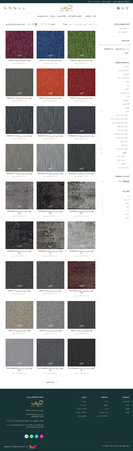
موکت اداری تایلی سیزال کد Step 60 (81, 60)
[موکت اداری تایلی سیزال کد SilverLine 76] (81, 158)
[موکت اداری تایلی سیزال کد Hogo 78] (50, 275)
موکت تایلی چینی (122, 130)
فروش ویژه (123, 28)
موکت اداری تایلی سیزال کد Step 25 (50, 98)
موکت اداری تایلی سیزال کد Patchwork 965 (50, 212)
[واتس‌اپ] (31, 436)
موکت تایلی (120, 156)
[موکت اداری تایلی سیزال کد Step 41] (19, 45)
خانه (95, 24)
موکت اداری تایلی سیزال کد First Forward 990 (81, 369)
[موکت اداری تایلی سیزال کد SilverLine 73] (19, 158)
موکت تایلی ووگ (122, 126)
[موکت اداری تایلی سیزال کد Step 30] (81, 82)
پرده (128, 85)
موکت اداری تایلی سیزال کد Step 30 (81, 98)
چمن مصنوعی (124, 93)
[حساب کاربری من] (19, 8)
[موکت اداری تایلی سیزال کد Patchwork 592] (19, 235)
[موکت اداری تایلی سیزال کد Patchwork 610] (50, 235)
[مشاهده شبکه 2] (29, 24)
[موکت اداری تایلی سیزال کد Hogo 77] (19, 275)
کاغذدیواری (126, 104)
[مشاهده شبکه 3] (36, 24)
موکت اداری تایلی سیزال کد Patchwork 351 (81, 292)
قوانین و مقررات (81, 409)
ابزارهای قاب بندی (102, 416)
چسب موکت (124, 141)
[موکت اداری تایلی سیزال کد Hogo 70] (19, 315)
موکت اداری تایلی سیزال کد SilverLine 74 (50, 174)
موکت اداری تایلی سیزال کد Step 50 (50, 60)
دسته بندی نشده (123, 168)
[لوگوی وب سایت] (66, 8)
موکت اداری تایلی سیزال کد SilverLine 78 (50, 136)
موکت (127, 111)
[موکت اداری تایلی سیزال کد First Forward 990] (81, 352)
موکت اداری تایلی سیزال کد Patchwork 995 (81, 212)
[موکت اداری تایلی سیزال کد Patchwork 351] (81, 275)
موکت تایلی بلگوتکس (121, 134)
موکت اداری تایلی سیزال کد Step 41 (19, 60)
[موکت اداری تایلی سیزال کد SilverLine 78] (50, 120)
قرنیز (127, 97)
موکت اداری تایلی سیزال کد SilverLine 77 (19, 136)
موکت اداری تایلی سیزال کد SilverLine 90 (19, 98)
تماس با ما (83, 405)
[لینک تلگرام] (118, 8)
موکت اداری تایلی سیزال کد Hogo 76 (81, 331)
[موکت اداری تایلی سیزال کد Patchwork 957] (19, 195)
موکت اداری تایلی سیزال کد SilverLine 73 (19, 174)
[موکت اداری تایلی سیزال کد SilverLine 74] (50, 158)
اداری (124, 153)
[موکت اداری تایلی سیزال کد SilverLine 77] (19, 120)
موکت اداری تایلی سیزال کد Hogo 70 (19, 331)
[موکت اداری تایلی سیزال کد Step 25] (50, 82)
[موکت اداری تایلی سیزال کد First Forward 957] (19, 352)
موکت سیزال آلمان (122, 149)
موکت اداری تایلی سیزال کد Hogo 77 (19, 291)
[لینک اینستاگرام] (127, 8)
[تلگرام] (36, 436)
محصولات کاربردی (123, 70)
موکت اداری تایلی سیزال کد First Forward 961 (50, 369)
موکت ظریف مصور (122, 115)
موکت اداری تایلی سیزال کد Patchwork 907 (81, 252)
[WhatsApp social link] (123, 8)
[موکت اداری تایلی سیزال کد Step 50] (50, 45)
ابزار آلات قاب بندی (123, 78)
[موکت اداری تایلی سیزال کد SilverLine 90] (19, 82)
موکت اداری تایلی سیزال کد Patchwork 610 (50, 252)
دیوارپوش (126, 100)
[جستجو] (24, 8)
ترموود (127, 89)
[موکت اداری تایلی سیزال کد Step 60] (81, 45)
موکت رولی (121, 160)
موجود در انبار (122, 32)
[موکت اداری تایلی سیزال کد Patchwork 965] (50, 195)
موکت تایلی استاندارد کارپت (119, 119)
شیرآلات (126, 67)
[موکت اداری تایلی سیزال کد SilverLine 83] (81, 120)
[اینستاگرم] (42, 436)
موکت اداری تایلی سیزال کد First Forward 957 (19, 369)
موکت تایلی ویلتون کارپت (120, 123)
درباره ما (83, 401)
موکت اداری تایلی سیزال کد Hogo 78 (50, 291)
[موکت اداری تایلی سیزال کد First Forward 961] (50, 352)
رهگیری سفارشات (81, 412)
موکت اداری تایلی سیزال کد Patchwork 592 (19, 252)
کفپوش (127, 108)
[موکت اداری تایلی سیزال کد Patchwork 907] (81, 235)
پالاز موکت (124, 145)
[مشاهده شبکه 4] (32, 24)
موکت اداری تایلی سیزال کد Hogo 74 (50, 331)
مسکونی (123, 164)
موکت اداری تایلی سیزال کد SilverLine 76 (81, 174)
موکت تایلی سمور (122, 138)
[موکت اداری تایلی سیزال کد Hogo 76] (81, 315)
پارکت (127, 82)
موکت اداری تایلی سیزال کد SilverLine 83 (81, 136)
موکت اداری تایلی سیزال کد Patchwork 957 (19, 212)
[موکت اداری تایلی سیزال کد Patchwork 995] (81, 195)
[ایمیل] (26, 436)
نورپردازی (126, 74)
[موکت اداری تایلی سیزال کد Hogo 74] (50, 315)
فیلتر (126, 53)
